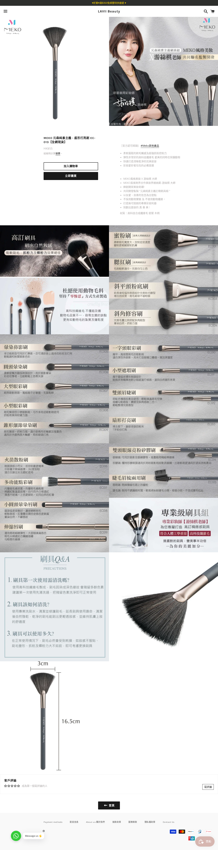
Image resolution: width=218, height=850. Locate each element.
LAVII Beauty (109, 11)
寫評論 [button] (208, 787)
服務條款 (132, 822)
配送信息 (74, 822)
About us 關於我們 (95, 822)
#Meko (150, 145)
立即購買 (70, 175)
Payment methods (53, 822)
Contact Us (168, 822)
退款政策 (116, 822)
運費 (58, 153)
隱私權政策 (150, 822)
